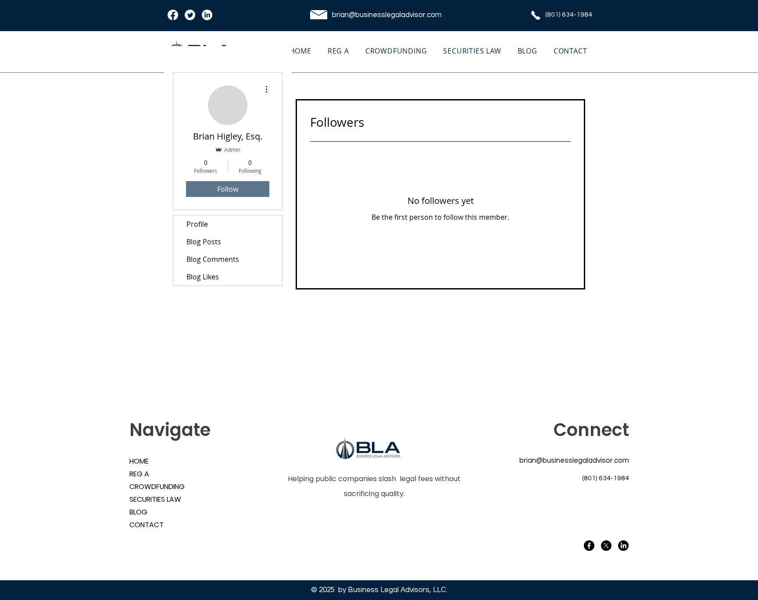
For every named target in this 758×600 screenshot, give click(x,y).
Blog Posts (203, 241)
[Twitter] (190, 15)
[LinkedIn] (207, 15)
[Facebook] (173, 15)
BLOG (138, 512)
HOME (139, 461)
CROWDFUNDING (150, 487)
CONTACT (146, 525)
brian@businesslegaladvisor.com (387, 15)
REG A (139, 474)
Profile (197, 224)
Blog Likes (202, 277)
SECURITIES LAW (150, 499)
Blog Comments (212, 259)
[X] (606, 545)
